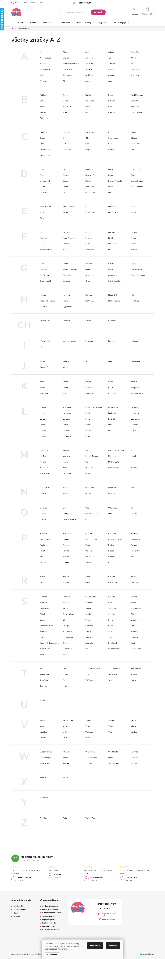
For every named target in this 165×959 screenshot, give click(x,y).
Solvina (134, 631)
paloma (88, 533)
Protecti (66, 562)
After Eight (135, 52)
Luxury (43, 436)
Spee (110, 637)
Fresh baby (90, 249)
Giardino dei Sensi (70, 269)
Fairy (87, 232)
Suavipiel (89, 643)
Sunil (133, 643)
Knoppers (135, 387)
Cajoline (66, 132)
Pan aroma (112, 533)
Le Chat (111, 419)
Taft (41, 668)
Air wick (89, 58)
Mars (87, 450)
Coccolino (67, 149)
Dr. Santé (44, 192)
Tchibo (65, 674)
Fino (42, 244)
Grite (87, 281)
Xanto (65, 777)
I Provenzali (45, 341)
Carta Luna (90, 132)
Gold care (89, 275)
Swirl (65, 654)
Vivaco (43, 737)
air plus (66, 58)
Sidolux (111, 614)
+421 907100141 (108, 919)
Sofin (110, 625)
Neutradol (89, 487)
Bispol (42, 106)
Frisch (111, 249)
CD (109, 132)
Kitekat (88, 387)
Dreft (65, 192)
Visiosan (89, 732)
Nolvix (88, 493)
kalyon (88, 381)
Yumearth (44, 798)
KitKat (110, 387)
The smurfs (136, 668)
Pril (41, 556)
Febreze (43, 238)
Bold (110, 106)
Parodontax (45, 539)
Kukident (112, 393)
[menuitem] (19, 22)
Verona (88, 726)
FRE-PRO (112, 244)
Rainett (43, 576)
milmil (65, 467)
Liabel (65, 424)
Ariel (42, 75)
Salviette (111, 597)
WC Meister (113, 752)
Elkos (42, 212)
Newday (134, 487)
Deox (133, 175)
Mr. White (67, 473)
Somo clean (68, 637)
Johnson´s (44, 367)
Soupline (89, 637)
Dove (110, 186)
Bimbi (65, 101)
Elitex (133, 206)
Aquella (88, 69)
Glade (110, 269)
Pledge (111, 551)
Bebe (110, 95)
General (43, 269)
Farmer (134, 232)
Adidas (111, 52)
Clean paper (113, 138)
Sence (133, 602)
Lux (109, 430)
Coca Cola (135, 144)
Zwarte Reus (90, 818)
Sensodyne (44, 608)
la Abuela (67, 407)
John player (135, 361)
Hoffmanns (45, 306)
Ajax (110, 58)
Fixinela (66, 244)
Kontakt (17, 916)
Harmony (67, 295)
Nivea (65, 493)
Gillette (88, 269)
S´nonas (43, 597)
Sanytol (66, 602)
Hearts (65, 301)
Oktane (43, 513)
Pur (109, 562)
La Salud (134, 407)
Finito (133, 238)
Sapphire (89, 602)
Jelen (110, 361)
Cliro (110, 144)
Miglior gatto (113, 462)
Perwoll (66, 551)
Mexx (87, 462)
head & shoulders (47, 301)
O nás (42, 3)
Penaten (66, 545)
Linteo (111, 424)
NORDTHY (113, 493)
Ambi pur (89, 63)
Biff (41, 101)
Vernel (65, 726)
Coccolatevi (45, 149)
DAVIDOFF (136, 169)
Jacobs (43, 361)
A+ (41, 52)
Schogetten (136, 608)
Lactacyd (112, 413)
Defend (43, 175)
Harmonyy (89, 295)
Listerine (134, 424)
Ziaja (65, 818)
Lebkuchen (135, 419)
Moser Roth (45, 473)
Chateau (66, 320)
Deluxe (66, 175)
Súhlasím (113, 945)
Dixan (42, 186)
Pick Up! (89, 551)
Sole (110, 631)
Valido (42, 720)
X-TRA (43, 777)
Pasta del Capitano (116, 539)
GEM (133, 263)
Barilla (88, 95)
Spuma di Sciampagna (49, 643)
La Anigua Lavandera (94, 407)
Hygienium (67, 306)
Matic (133, 450)
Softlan (88, 631)
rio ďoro (66, 582)
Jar (86, 361)
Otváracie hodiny (30, 3)
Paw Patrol (135, 539)
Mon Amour (113, 467)
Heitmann (89, 301)
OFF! (133, 508)
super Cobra (45, 649)
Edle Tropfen (45, 206)
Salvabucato (90, 597)
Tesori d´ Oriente (92, 668)
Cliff (64, 144)
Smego (66, 625)
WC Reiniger (45, 757)
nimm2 (43, 493)
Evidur (133, 212)
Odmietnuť (95, 945)
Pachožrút (44, 533)
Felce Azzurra (69, 238)
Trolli (110, 680)
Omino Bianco (91, 513)
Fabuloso (67, 232)
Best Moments (137, 95)
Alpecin (43, 63)
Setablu (66, 608)
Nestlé (65, 487)
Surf (87, 649)
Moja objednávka (48, 926)
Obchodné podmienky (50, 906)
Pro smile (89, 556)
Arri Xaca (89, 75)
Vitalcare (134, 732)
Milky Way (44, 467)
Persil (42, 551)
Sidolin (88, 614)
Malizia (66, 450)
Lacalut (88, 413)
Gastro (111, 263)
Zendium (43, 818)
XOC (87, 777)
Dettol (88, 181)
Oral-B (43, 519)
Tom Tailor (44, 680)
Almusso (135, 58)
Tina (87, 674)
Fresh (133, 244)
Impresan (89, 341)
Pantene (134, 533)
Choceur (111, 320)
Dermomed (45, 181)
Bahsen (66, 95)
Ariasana (135, 69)
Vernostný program (49, 916)
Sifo (132, 614)
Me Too (43, 456)
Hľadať (98, 12)
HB (132, 295)
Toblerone (112, 674)
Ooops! (134, 513)
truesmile (135, 680)
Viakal (133, 726)
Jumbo (65, 367)
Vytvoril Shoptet (148, 954)
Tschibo (43, 686)
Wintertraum (113, 763)
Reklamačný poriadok (50, 909)
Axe (110, 81)
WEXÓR (134, 757)
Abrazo (66, 52)
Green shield (45, 281)
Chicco (88, 320)
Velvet (133, 720)
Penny (88, 545)
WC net (134, 752)
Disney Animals (115, 181)
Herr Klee (135, 301)
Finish (110, 238)
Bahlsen (43, 95)
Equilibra (112, 212)
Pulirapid (89, 562)
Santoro (43, 602)
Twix (65, 686)
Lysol (87, 436)
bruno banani (136, 112)
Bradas (43, 112)
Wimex (66, 763)
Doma (65, 186)
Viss (110, 732)
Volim (65, 737)
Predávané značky (49, 923)
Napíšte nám (15, 3)
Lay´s (87, 419)
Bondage (135, 106)
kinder (65, 387)
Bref (87, 112)
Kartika (134, 381)
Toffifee (134, 674)
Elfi (86, 206)
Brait (65, 112)
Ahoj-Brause (45, 58)
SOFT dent (44, 631)
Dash (110, 169)
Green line (112, 275)
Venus (42, 726)
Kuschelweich (137, 393)
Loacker (43, 430)
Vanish (88, 720)
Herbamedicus (114, 301)
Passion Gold (91, 539)
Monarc (134, 467)
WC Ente (66, 752)
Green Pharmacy (138, 275)
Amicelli (111, 63)
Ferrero (88, 238)
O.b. (64, 508)
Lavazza (66, 419)
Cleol (42, 144)
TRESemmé (90, 680)
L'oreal (43, 407)
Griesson (66, 281)
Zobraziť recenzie (37, 860)
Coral (133, 149)
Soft (132, 625)
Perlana (134, 545)
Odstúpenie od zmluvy (50, 930)
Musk (87, 473)
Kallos (65, 381)
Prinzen (66, 556)
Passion (66, 539)
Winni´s (88, 763)
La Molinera (113, 407)
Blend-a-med (68, 106)
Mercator (112, 456)
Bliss (87, 106)
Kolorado (44, 393)
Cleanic (134, 138)
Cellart (134, 132)
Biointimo (112, 101)
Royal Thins (113, 582)
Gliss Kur (67, 275)
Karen (110, 381)
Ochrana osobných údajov (52, 913)
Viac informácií (64, 949)
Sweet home (113, 649)
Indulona (134, 341)
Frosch (134, 249)
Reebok (66, 576)
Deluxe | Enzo (91, 175)
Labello (43, 413)
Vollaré (88, 737)
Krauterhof (89, 393)
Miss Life (89, 467)
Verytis (111, 726)
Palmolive (67, 533)
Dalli (65, 169)
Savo (110, 602)
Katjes (42, 387)
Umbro (43, 700)
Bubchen (44, 118)
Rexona (111, 576)
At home (43, 81)
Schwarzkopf (68, 614)
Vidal (65, 732)
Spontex (134, 637)
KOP (65, 393)
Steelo (65, 643)
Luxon (133, 430)
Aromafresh (68, 75)
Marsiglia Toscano (116, 450)
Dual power (90, 192)
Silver (110, 620)
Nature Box (45, 487)
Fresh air (66, 249)
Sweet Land (136, 649)
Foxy (87, 244)
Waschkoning (46, 752)
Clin (87, 144)
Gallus (42, 263)
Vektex (111, 720)
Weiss (65, 757)
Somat (43, 637)
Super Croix (68, 649)
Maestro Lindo (46, 450)
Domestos (89, 186)
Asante (111, 75)
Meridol (43, 462)
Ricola (133, 576)
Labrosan (67, 413)
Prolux (133, 556)
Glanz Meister (137, 269)
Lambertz (135, 413)
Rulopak (134, 582)
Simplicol (135, 620)
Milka (133, 462)
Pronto (43, 562)
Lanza (42, 419)
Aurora (88, 81)
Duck (110, 192)
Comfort (111, 149)
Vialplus (43, 732)
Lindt (87, 424)
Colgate (88, 149)
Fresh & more (46, 249)
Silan (87, 620)
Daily (42, 169)
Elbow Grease (69, 206)
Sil (64, 620)
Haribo (43, 295)
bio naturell (90, 101)
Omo (110, 513)
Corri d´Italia (45, 155)
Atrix (65, 81)
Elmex (65, 212)
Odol (87, 508)
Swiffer (43, 654)
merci (133, 456)
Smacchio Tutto (46, 625)
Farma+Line (113, 232)
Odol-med (112, 508)
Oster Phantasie (69, 519)
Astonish (135, 75)
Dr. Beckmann (137, 186)
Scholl (42, 614)
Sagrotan (66, 597)
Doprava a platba (48, 919)
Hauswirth (112, 295)
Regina (88, 576)
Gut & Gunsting (115, 281)
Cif (64, 138)
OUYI (87, 519)
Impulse (111, 341)
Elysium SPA (90, 212)
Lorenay (66, 430)
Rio (41, 582)
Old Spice (67, 513)
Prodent (111, 556)
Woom (134, 763)
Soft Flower (68, 631)
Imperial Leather (69, 341)
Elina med (112, 206)
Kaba (42, 381)
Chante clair (45, 320)
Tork (65, 680)
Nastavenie (52, 955)
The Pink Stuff (114, 668)
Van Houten (68, 720)
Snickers (89, 625)
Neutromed (113, 487)
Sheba (88, 608)
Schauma (112, 608)
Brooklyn (112, 112)
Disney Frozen (137, 181)
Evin (42, 218)
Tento (65, 668)
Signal (42, 620)
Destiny (66, 181)
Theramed (44, 674)
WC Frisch (90, 752)
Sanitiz (134, 597)
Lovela (88, 430)
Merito (65, 462)
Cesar (42, 138)
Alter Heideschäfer (71, 63)
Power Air (135, 551)
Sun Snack (112, 643)
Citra (87, 138)
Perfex (111, 545)
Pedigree (43, 545)
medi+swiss (68, 456)
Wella (110, 757)
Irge (41, 347)
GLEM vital (44, 275)
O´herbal (43, 508)
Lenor (42, 424)
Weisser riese (91, 757)
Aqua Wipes (45, 69)
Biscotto (134, 101)
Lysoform (67, 436)
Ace (87, 52)
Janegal (66, 361)
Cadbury (43, 132)
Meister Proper (91, 456)
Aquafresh (67, 69)
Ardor (110, 69)
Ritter (87, 582)
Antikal (134, 63)
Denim (111, 175)
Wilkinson (44, 763)
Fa (41, 232)
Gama (65, 263)
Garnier (88, 263)
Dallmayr (89, 169)
